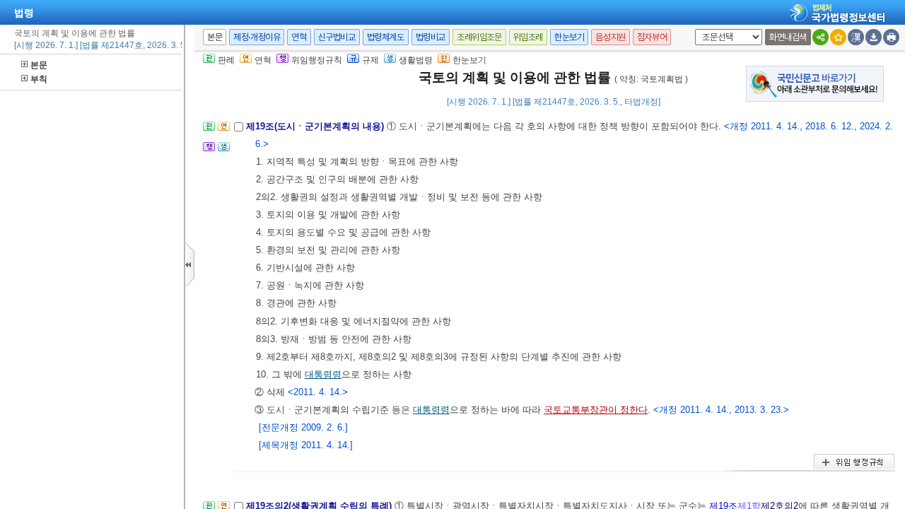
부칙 (38, 79)
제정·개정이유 (256, 37)
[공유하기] (820, 37)
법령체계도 (385, 37)
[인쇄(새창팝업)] (891, 37)
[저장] (873, 37)
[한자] (856, 37)
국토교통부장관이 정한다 (596, 409)
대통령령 (323, 374)
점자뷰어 (652, 37)
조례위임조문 (479, 37)
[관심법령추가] (838, 37)
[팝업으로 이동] (224, 151)
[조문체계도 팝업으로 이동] (209, 130)
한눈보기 (569, 37)
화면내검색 (788, 37)
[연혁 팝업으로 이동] (224, 130)
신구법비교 (337, 37)
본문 (38, 65)
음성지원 (610, 37)
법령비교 (430, 37)
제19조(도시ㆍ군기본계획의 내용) (316, 126)
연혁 (298, 37)
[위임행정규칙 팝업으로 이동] (209, 151)
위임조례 (528, 37)
